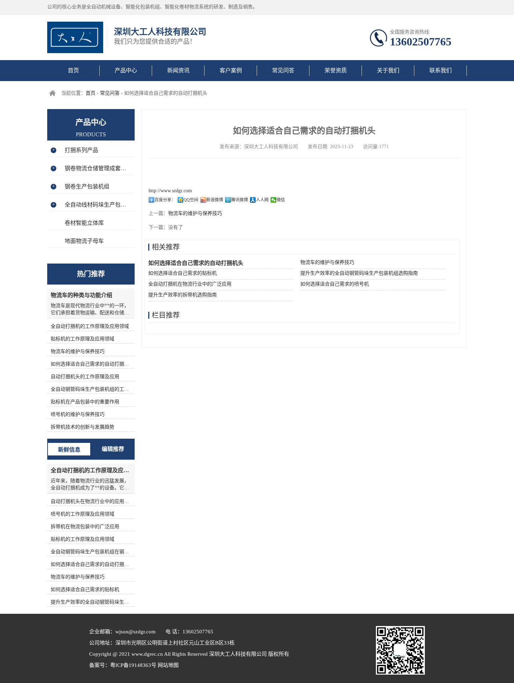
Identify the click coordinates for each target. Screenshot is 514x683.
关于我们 (388, 70)
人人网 (262, 199)
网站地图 (167, 665)
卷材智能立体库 (84, 223)
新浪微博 (214, 199)
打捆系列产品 (81, 150)
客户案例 (231, 70)
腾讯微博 (239, 199)
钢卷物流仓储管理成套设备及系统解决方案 (118, 168)
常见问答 (283, 70)
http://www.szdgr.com (170, 190)
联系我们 (440, 70)
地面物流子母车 (84, 241)
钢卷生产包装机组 (87, 186)
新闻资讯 (178, 70)
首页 (73, 70)
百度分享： (165, 199)
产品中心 (126, 70)
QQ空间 (191, 199)
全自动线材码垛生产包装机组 (101, 205)
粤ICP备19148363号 (133, 665)
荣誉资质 (335, 70)
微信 (281, 199)
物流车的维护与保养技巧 (195, 213)
